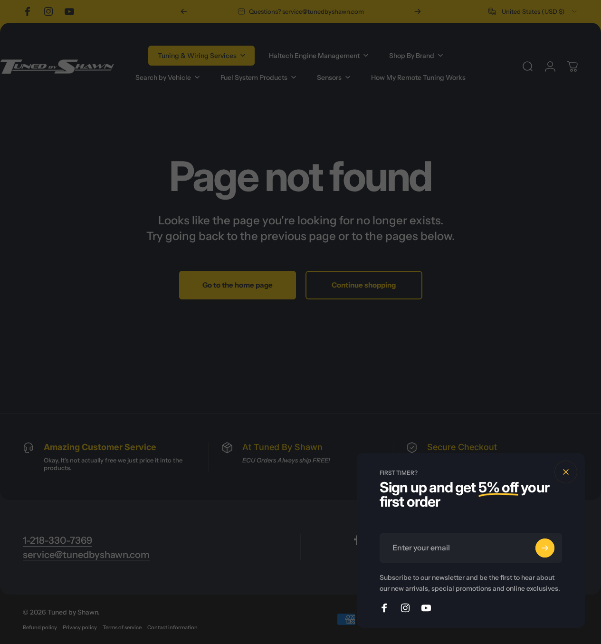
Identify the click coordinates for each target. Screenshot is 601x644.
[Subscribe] (544, 547)
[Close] (565, 472)
